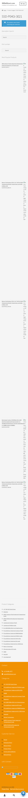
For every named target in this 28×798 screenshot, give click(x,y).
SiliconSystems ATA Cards (10, 649)
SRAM (5, 652)
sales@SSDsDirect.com (10, 674)
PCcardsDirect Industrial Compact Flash (13, 630)
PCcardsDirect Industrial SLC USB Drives (13, 644)
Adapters (6, 612)
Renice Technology (8, 646)
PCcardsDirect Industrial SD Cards (12, 641)
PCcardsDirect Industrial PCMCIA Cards (13, 636)
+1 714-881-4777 (8, 671)
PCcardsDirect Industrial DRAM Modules (13, 633)
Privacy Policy (7, 748)
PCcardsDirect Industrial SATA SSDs (12, 638)
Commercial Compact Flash (10, 623)
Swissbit (6, 654)
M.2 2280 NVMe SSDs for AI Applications (13, 628)
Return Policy (7, 745)
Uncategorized (7, 657)
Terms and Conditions (9, 751)
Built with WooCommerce (17, 789)
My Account (4, 795)
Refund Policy (7, 754)
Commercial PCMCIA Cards (10, 625)
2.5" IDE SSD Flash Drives (10, 609)
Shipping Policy (8, 742)
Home (5, 10)
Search (14, 795)
